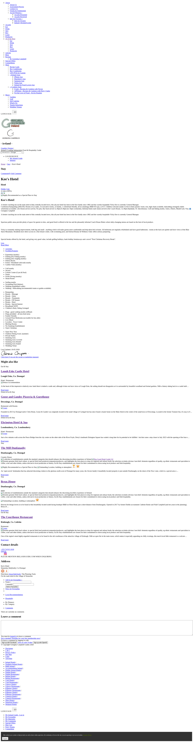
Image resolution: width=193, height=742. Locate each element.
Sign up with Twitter (25, 642)
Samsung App (19, 81)
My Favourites (10, 717)
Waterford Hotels (11, 702)
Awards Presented (20, 15)
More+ (7, 95)
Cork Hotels (9, 680)
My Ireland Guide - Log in (14, 715)
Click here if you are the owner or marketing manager (20, 357)
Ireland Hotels (10, 662)
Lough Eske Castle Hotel (15, 371)
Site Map (8, 654)
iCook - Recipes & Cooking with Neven (28, 89)
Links (7, 656)
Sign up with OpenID (40, 642)
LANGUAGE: (6, 114)
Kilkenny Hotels (11, 692)
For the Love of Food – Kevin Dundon (28, 93)
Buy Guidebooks (16, 69)
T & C (7, 650)
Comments (9, 608)
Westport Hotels (11, 704)
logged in (13, 636)
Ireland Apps (15, 75)
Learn (7, 35)
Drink (7, 29)
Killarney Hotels (11, 688)
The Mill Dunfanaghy (13, 447)
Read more (5, 390)
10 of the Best (10, 39)
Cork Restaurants (11, 682)
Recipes (8, 57)
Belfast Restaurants (12, 678)
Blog (7, 55)
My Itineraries (10, 719)
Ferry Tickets (10, 727)
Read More (5, 245)
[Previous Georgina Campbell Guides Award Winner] (74, 466)
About (7, 3)
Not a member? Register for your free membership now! (20, 638)
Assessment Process (17, 7)
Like (8, 189)
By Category (9, 604)
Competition (9, 729)
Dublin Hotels (10, 672)
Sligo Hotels (9, 700)
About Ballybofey (14, 574)
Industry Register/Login (22, 23)
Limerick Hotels (11, 696)
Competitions (10, 63)
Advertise (8, 658)
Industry (13, 160)
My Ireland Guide (16, 158)
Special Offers (10, 61)
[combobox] (14, 112)
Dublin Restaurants (12, 674)
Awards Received (20, 17)
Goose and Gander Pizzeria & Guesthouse (25, 396)
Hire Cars (8, 725)
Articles (8, 53)
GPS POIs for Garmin (17, 73)
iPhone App (18, 77)
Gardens (13, 97)
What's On (13, 103)
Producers (8, 37)
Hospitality (9, 598)
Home (3, 164)
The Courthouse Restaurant (17, 517)
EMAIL (4, 551)
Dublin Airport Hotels (13, 670)
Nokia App (18, 83)
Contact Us (14, 9)
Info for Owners (16, 19)
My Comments (10, 721)
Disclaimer (9, 648)
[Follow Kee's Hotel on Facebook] (2, 554)
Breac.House (8, 481)
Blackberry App (20, 79)
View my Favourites (12, 589)
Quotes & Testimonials (18, 11)
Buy (6, 33)
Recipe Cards (14, 67)
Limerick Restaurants (12, 698)
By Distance (9, 602)
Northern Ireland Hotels (13, 664)
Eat (6, 27)
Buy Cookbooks (15, 71)
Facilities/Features (11, 251)
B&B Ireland (10, 666)
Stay (6, 31)
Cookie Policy (87, 735)
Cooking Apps (15, 87)
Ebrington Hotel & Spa (14, 422)
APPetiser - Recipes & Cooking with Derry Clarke (32, 91)
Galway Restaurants (12, 686)
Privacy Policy (10, 652)
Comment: (9, 584)
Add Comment (16, 173)
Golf (11, 99)
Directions (4, 574)
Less (2, 243)
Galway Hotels (10, 684)
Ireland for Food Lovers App (24, 85)
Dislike (3, 189)
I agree (5, 738)
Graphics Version (7, 148)
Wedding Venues (16, 107)
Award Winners (16, 13)
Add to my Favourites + (13, 580)
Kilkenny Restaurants (13, 694)
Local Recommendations (14, 595)
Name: (7, 582)
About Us (13, 5)
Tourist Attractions (16, 105)
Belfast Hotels (10, 676)
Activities (8, 249)
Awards (8, 25)
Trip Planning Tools (29, 574)
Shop (7, 65)
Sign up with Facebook (9, 642)
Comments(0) (5, 173)
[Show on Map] (3, 572)
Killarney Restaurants (13, 690)
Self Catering (14, 101)
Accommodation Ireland (13, 668)
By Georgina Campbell (18, 59)
